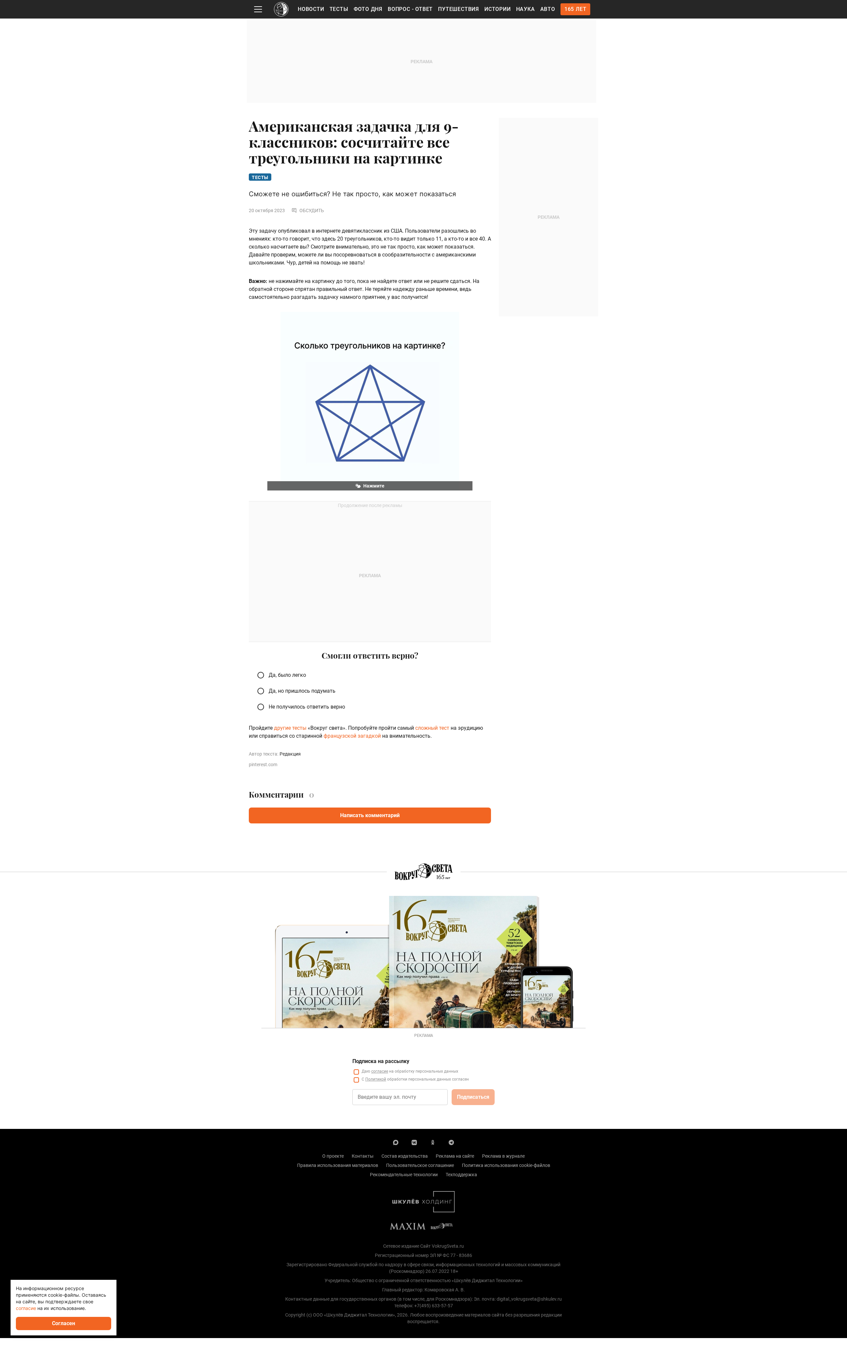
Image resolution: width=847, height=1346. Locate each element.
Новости (311, 9)
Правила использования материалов (337, 1165)
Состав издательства (404, 1156)
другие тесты (290, 728)
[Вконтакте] (414, 1142)
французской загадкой (351, 736)
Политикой (375, 1079)
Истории (497, 9)
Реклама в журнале (503, 1156)
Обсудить (311, 210)
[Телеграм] (451, 1142)
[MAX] (395, 1142)
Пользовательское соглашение (420, 1165)
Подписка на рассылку (380, 1061)
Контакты (363, 1156)
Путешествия (458, 9)
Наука (525, 9)
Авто (547, 9)
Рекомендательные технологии (404, 1174)
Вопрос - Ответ (410, 9)
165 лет (575, 9)
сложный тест (432, 728)
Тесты (339, 9)
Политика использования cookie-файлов (506, 1165)
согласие (379, 1071)
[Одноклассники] (432, 1142)
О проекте (333, 1156)
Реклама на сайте (455, 1156)
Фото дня (368, 9)
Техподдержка (461, 1174)
